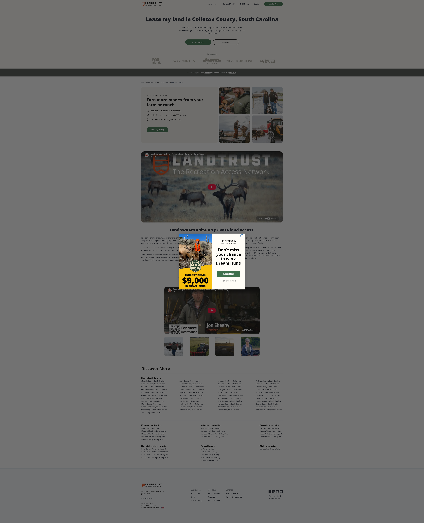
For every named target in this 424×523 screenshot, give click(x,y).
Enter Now (228, 273)
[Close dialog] (242, 236)
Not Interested (228, 280)
